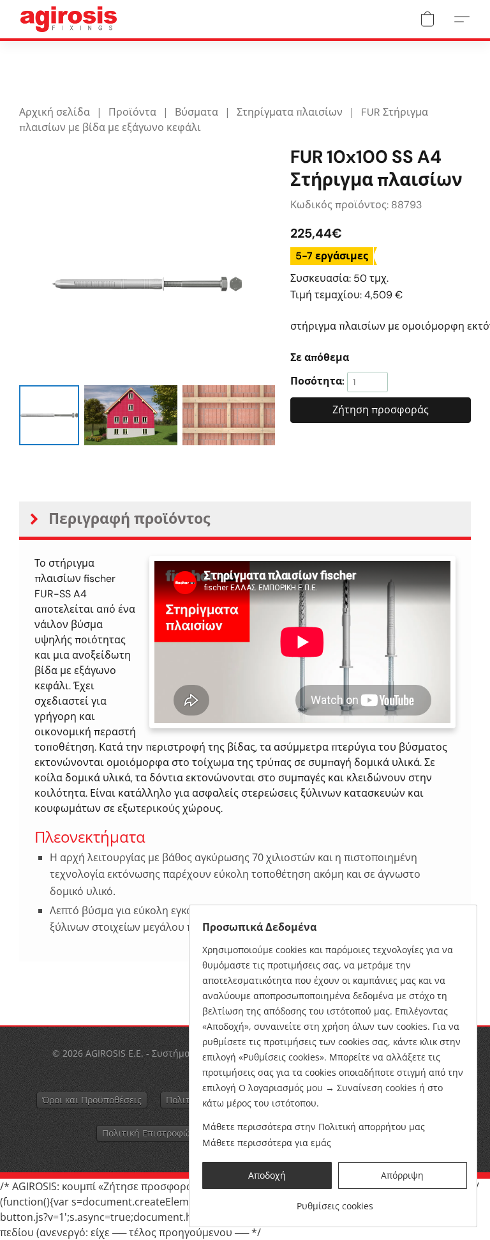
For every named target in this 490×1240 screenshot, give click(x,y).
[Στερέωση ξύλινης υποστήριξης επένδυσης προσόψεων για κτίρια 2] (228, 415)
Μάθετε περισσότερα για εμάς (266, 1143)
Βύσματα (196, 112)
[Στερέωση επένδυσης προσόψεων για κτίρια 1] (130, 415)
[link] (334, 1201)
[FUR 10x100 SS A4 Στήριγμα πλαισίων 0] (49, 415)
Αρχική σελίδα (54, 112)
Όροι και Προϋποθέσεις (92, 1100)
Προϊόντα (132, 112)
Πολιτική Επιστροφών (148, 1133)
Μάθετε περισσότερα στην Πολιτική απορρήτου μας (313, 1127)
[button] (68, 19)
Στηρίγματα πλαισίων (290, 112)
